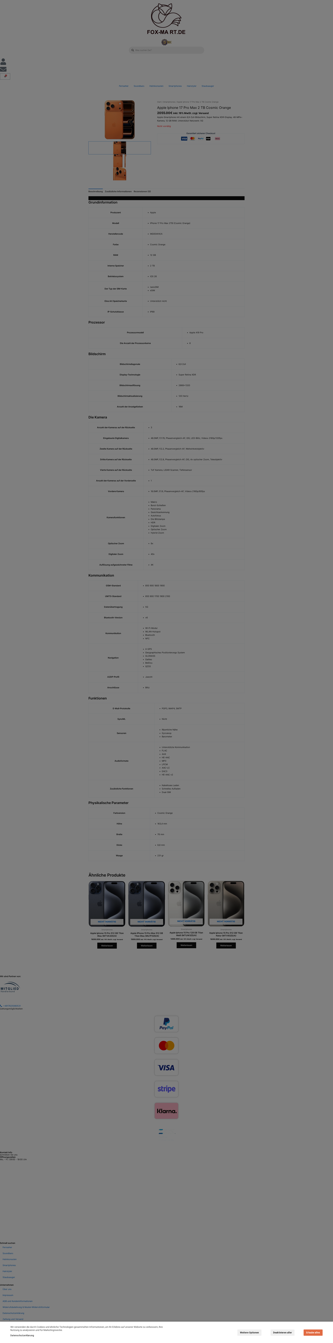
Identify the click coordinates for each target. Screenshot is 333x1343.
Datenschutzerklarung (22, 1335)
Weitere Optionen (249, 1332)
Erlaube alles (313, 1332)
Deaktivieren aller (282, 1332)
